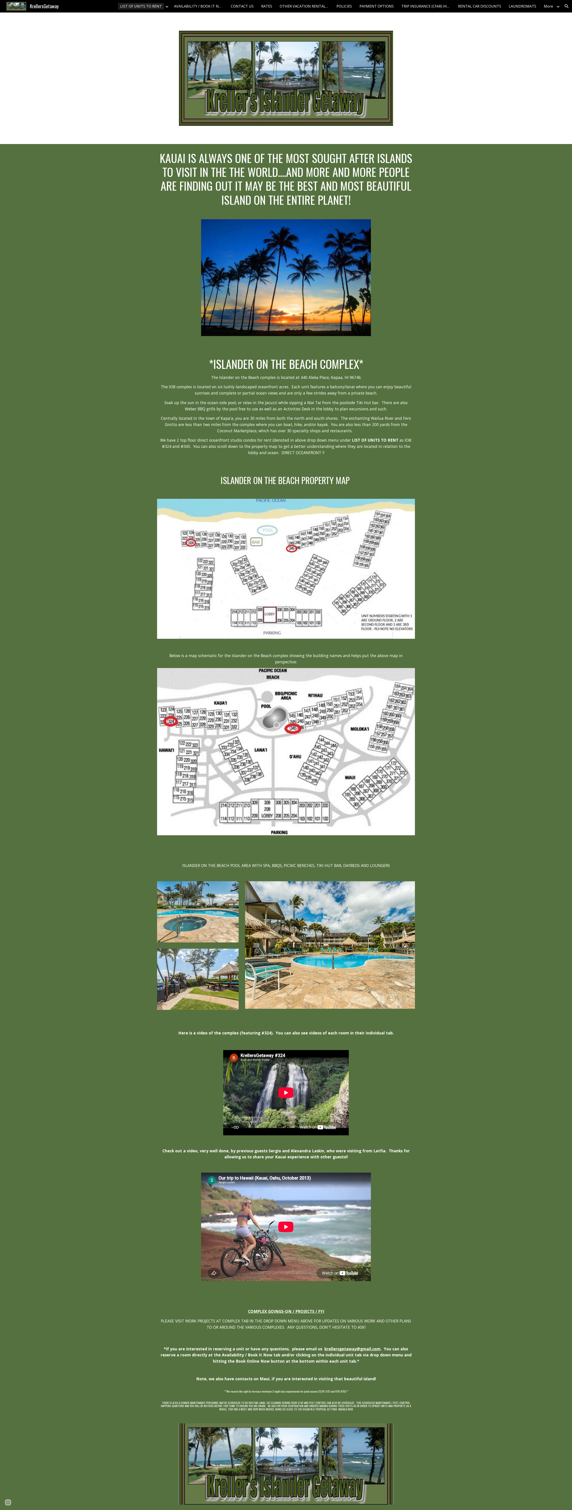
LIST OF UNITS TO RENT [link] (141, 6)
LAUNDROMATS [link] (522, 6)
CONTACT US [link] (242, 6)
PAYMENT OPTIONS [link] (377, 6)
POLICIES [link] (344, 6)
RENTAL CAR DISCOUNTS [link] (479, 6)
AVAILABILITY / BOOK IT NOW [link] (199, 6)
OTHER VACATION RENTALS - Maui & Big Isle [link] (305, 6)
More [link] (548, 6)
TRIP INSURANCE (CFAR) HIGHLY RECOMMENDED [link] (427, 6)
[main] (286, 179)
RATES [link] (266, 6)
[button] (566, 6)
